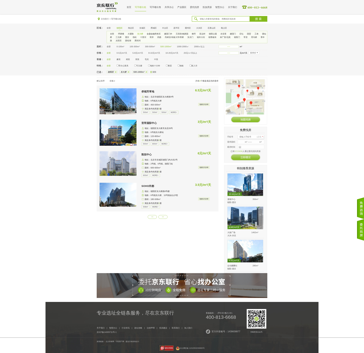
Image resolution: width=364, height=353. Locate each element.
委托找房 (194, 7)
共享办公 (169, 7)
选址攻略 (138, 328)
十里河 (143, 37)
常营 (246, 37)
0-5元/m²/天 (122, 53)
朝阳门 (237, 37)
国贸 (249, 34)
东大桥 (140, 34)
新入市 (194, 66)
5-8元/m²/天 (138, 53)
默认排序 (101, 81)
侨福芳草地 (147, 91)
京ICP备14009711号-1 (107, 332)
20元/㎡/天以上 (190, 53)
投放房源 (207, 7)
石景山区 (212, 28)
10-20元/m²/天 (172, 53)
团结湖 (128, 40)
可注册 (139, 66)
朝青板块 (212, 37)
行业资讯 (126, 328)
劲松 (135, 37)
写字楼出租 (140, 7)
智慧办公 (219, 7)
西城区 (154, 28)
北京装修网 (110, 342)
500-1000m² (165, 46)
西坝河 (138, 40)
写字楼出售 (155, 7)
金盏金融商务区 (154, 34)
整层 (170, 66)
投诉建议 (163, 328)
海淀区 (131, 28)
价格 (112, 81)
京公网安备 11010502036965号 (192, 348)
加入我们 (188, 328)
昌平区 (176, 28)
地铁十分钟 (155, 66)
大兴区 (199, 28)
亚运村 (202, 34)
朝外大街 (201, 37)
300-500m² (150, 46)
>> (163, 217)
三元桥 (119, 37)
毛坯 (147, 59)
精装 (128, 59)
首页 (129, 7)
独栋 (182, 66)
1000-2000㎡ (183, 46)
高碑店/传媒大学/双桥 (174, 37)
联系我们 (176, 328)
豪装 (119, 59)
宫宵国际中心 (149, 123)
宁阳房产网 (120, 342)
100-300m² (135, 46)
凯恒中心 (146, 154)
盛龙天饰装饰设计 (132, 342)
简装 (137, 59)
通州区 (188, 28)
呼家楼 (121, 34)
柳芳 (194, 34)
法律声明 (151, 328)
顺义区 (224, 28)
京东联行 (105, 19)
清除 (154, 72)
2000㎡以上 (199, 46)
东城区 (142, 28)
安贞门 (190, 37)
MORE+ (174, 112)
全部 (109, 28)
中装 (156, 59)
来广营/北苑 (225, 37)
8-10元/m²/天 (154, 53)
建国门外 (168, 34)
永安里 (223, 34)
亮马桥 (254, 37)
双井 (152, 37)
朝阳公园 (213, 34)
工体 (256, 34)
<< (152, 217)
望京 (127, 37)
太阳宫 (119, 40)
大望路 (131, 34)
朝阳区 (120, 28)
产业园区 (181, 7)
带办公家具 (123, 66)
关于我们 (232, 7)
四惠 (159, 37)
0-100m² (120, 46)
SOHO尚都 (147, 186)
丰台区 (165, 28)
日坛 (241, 34)
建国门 (233, 34)
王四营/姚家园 (182, 34)
